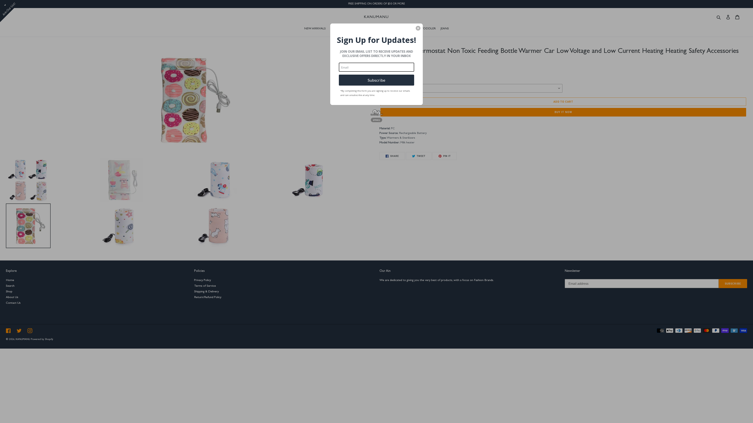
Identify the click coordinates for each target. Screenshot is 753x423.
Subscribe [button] (376, 80)
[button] (418, 28)
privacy (376, 119)
